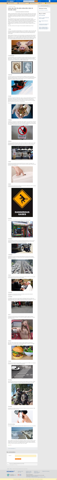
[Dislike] (11, 445)
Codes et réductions (11, 3)
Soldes (41, 3)
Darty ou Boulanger (42, 15)
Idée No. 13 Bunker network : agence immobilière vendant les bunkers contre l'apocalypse (44, 28)
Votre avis (10, 455)
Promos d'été (48, 3)
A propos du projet (20, 471)
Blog (39, 1)
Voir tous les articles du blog (44, 5)
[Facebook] (20, 475)
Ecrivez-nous (36, 471)
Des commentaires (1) (12, 448)
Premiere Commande (22, 3)
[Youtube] (18, 475)
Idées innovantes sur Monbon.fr (43, 10)
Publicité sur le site (28, 471)
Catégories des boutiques (45, 471)
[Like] (9, 445)
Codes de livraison (33, 3)
